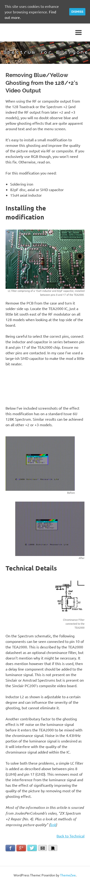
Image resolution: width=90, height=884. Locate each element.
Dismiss (77, 11)
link (53, 824)
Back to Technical (70, 836)
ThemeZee (68, 875)
